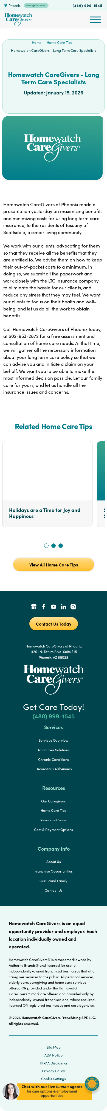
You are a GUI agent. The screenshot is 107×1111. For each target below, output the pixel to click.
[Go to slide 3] (60, 545)
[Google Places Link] (33, 607)
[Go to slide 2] (53, 545)
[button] (51, 1103)
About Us (53, 861)
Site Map (53, 1047)
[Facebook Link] (43, 607)
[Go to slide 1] (46, 545)
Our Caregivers (53, 801)
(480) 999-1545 (88, 5)
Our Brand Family (53, 880)
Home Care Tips (59, 42)
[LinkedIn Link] (63, 607)
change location (36, 5)
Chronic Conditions (53, 759)
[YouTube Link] (53, 607)
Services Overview (53, 740)
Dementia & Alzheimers (53, 768)
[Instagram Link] (73, 607)
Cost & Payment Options (53, 829)
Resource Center (53, 820)
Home (36, 42)
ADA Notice (53, 1055)
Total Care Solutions (54, 749)
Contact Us (54, 890)
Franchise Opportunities (54, 871)
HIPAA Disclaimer (53, 1063)
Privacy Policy (53, 1070)
